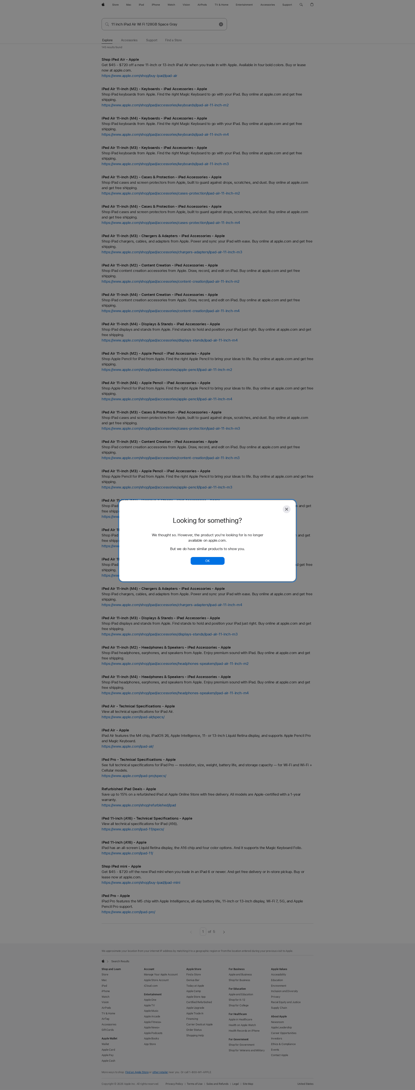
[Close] (286, 509)
